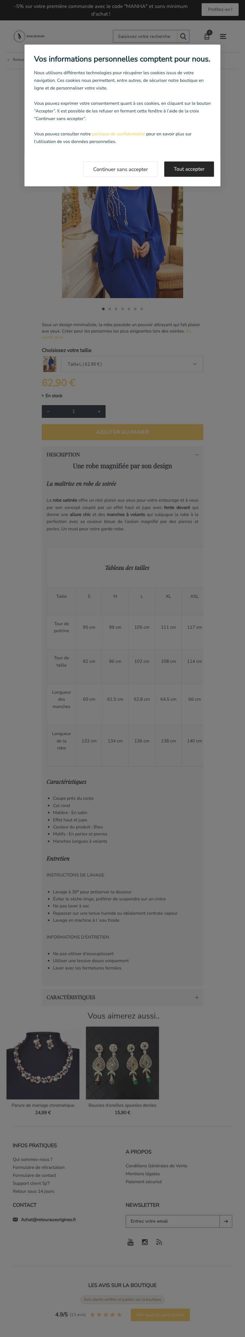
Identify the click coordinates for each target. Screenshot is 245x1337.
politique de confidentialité (118, 134)
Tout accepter (189, 169)
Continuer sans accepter (120, 169)
